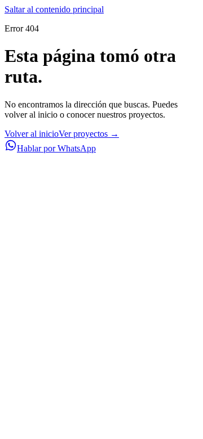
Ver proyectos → (89, 133)
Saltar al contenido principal (54, 9)
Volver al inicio (32, 133)
